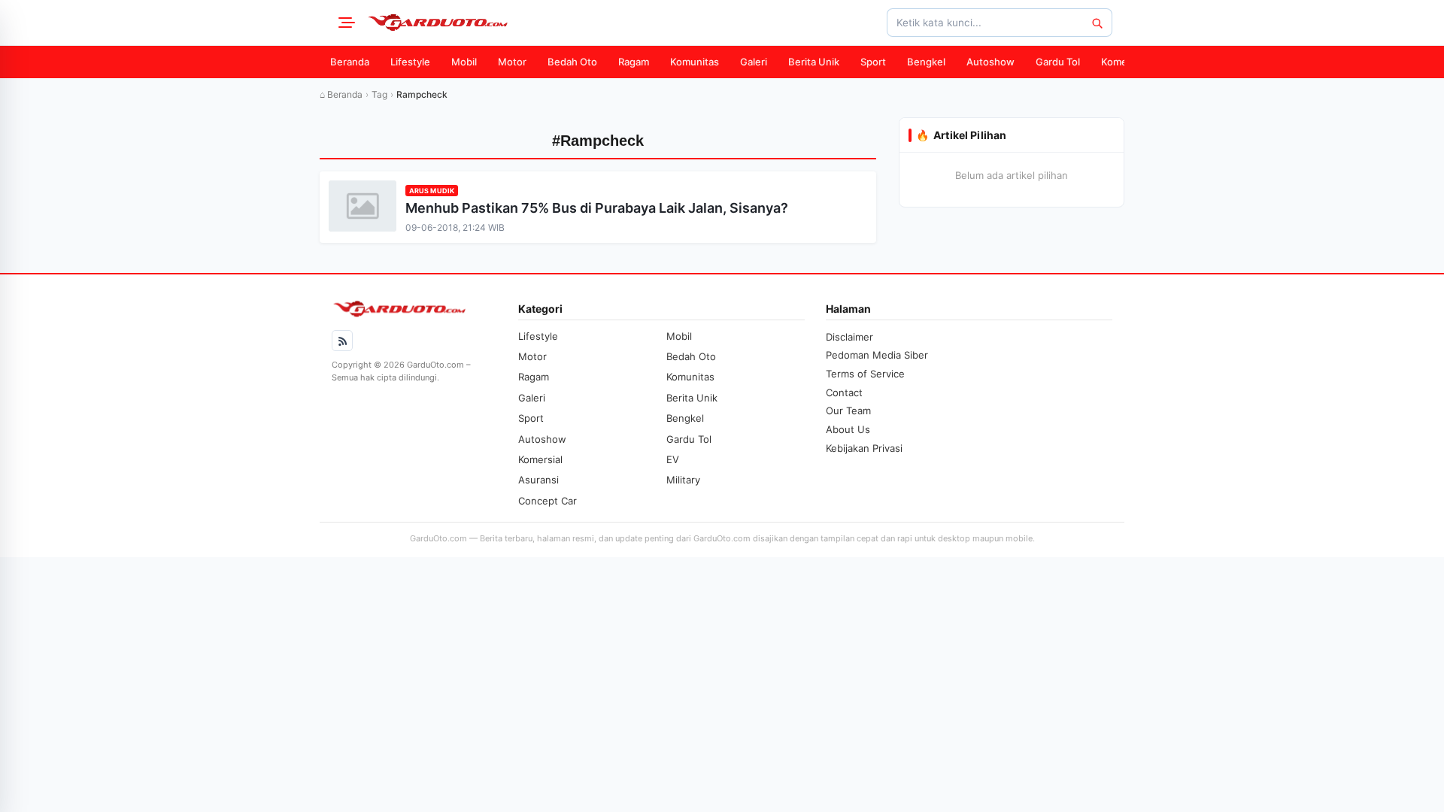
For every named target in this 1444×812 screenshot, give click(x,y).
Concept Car (547, 501)
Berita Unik (813, 62)
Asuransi (538, 480)
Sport (873, 62)
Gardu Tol (1058, 62)
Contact (844, 392)
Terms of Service (865, 374)
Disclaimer (849, 337)
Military (683, 480)
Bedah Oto (572, 62)
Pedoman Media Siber (877, 355)
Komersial (1123, 62)
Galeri (753, 62)
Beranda (349, 62)
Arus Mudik (431, 190)
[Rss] (342, 340)
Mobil (464, 62)
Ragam (633, 62)
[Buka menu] (344, 22)
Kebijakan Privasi (864, 448)
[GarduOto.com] (437, 22)
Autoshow (990, 62)
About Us (848, 429)
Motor (512, 62)
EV (672, 459)
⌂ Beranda (341, 94)
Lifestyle (410, 62)
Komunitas (694, 62)
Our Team (848, 410)
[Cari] (1096, 22)
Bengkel (926, 62)
